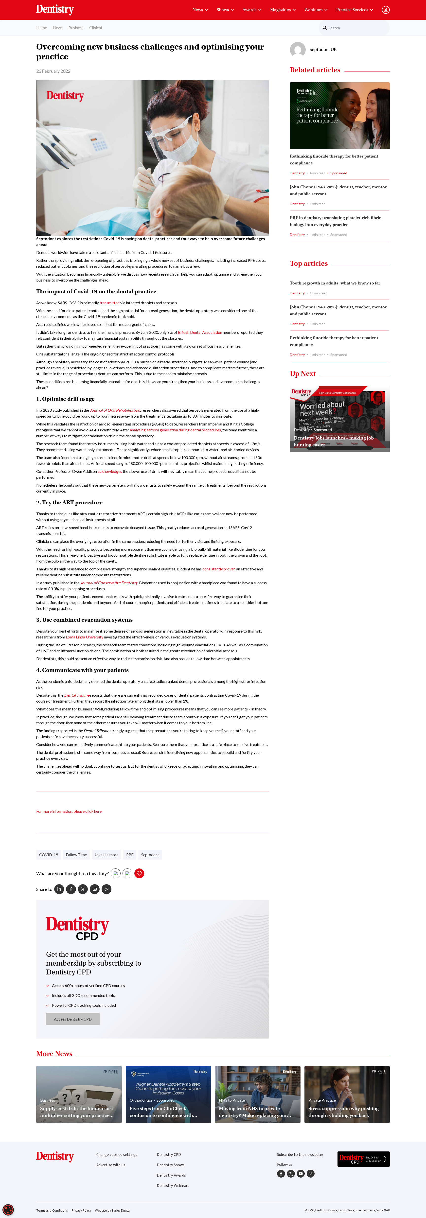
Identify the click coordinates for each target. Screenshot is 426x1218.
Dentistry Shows (170, 1165)
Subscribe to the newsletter (300, 1154)
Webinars (313, 9)
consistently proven (218, 568)
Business (76, 27)
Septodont (150, 854)
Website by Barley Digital (112, 1210)
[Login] (386, 10)
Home (41, 27)
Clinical (95, 27)
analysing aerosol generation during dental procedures (175, 429)
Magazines (280, 9)
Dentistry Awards (171, 1175)
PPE (129, 854)
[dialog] (8, 1210)
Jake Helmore (106, 854)
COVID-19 (48, 854)
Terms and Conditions (52, 1210)
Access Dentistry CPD (73, 1019)
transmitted (110, 302)
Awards (249, 9)
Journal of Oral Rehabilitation (115, 410)
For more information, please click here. (69, 811)
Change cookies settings (116, 1154)
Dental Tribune (76, 695)
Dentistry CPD (169, 1154)
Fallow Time (76, 854)
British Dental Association (200, 332)
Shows (223, 9)
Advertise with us (110, 1165)
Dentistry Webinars (173, 1186)
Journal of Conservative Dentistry (109, 582)
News (198, 9)
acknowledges (110, 471)
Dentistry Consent (61, 7)
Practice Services (352, 9)
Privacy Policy (81, 1210)
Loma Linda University (84, 637)
